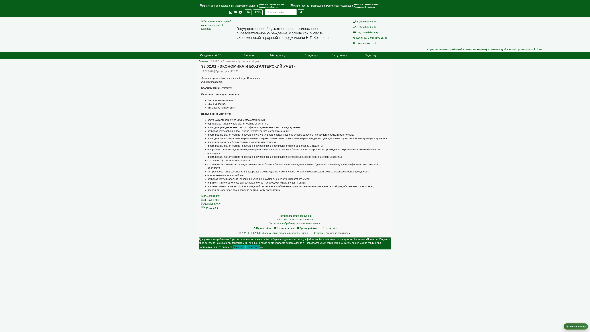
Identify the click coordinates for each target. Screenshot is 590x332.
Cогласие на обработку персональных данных (295, 223)
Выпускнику (339, 55)
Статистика (330, 228)
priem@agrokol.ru (500, 49)
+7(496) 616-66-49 (458, 49)
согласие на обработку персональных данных (231, 243)
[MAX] (230, 12)
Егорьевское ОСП (367, 43)
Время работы (308, 228)
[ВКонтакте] (235, 12)
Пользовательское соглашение (295, 219)
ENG (258, 12)
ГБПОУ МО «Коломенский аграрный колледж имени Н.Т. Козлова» (286, 233)
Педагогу (371, 55)
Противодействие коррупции (295, 216)
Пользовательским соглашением (323, 243)
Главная (249, 55)
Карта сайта (263, 228)
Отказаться (252, 247)
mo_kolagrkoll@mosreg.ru (368, 32)
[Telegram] (240, 12)
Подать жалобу (577, 326)
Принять (239, 247)
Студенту (310, 55)
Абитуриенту (277, 55)
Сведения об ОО (211, 55)
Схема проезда (286, 228)
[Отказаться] (261, 247)
